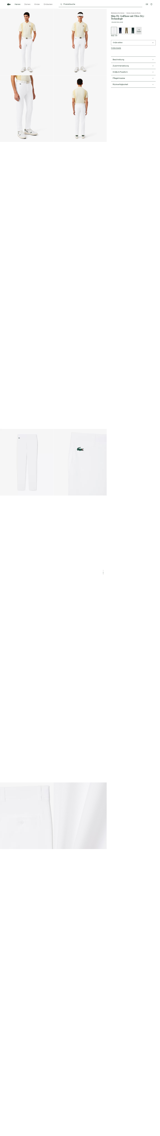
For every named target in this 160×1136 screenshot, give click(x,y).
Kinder (37, 4)
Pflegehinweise (119, 78)
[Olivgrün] (126, 30)
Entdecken (48, 4)
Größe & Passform (120, 72)
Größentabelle (116, 48)
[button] (151, 4)
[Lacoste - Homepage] (9, 4)
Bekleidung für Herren (117, 13)
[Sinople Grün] (133, 30)
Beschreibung (118, 60)
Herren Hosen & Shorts (133, 13)
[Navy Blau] (120, 30)
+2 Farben (139, 30)
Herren (17, 4)
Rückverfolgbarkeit (120, 84)
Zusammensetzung (121, 66)
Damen (27, 4)
